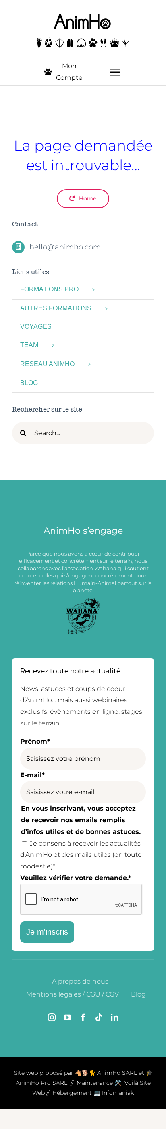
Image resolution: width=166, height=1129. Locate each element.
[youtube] (67, 1017)
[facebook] (83, 1017)
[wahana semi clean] (83, 601)
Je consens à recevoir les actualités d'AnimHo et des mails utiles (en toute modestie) (81, 855)
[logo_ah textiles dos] (83, 15)
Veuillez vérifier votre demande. (75, 878)
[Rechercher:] (83, 432)
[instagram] (52, 1017)
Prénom (35, 741)
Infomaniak (118, 1092)
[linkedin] (114, 1017)
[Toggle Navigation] (115, 72)
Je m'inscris (47, 931)
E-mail (32, 775)
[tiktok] (99, 1017)
